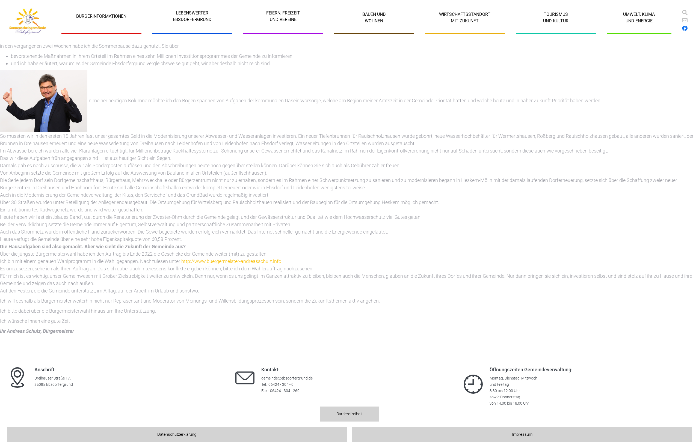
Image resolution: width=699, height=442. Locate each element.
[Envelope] (685, 20)
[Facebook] (685, 28)
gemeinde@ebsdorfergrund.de (287, 378)
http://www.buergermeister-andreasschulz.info (231, 261)
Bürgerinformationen (101, 16)
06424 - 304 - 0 (281, 384)
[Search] (685, 12)
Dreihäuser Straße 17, (52, 378)
